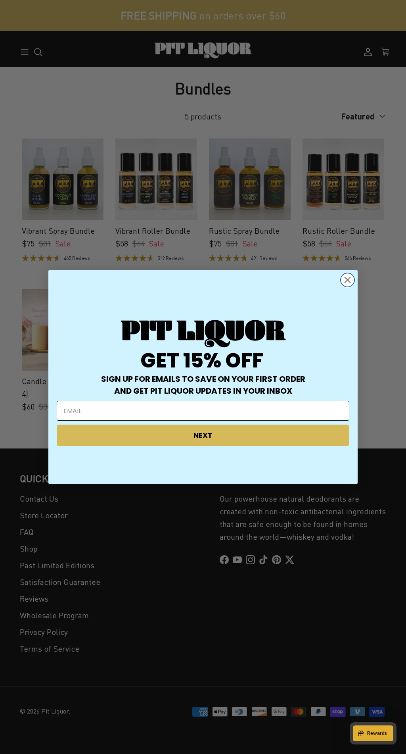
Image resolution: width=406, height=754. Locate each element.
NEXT (203, 435)
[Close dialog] (347, 280)
